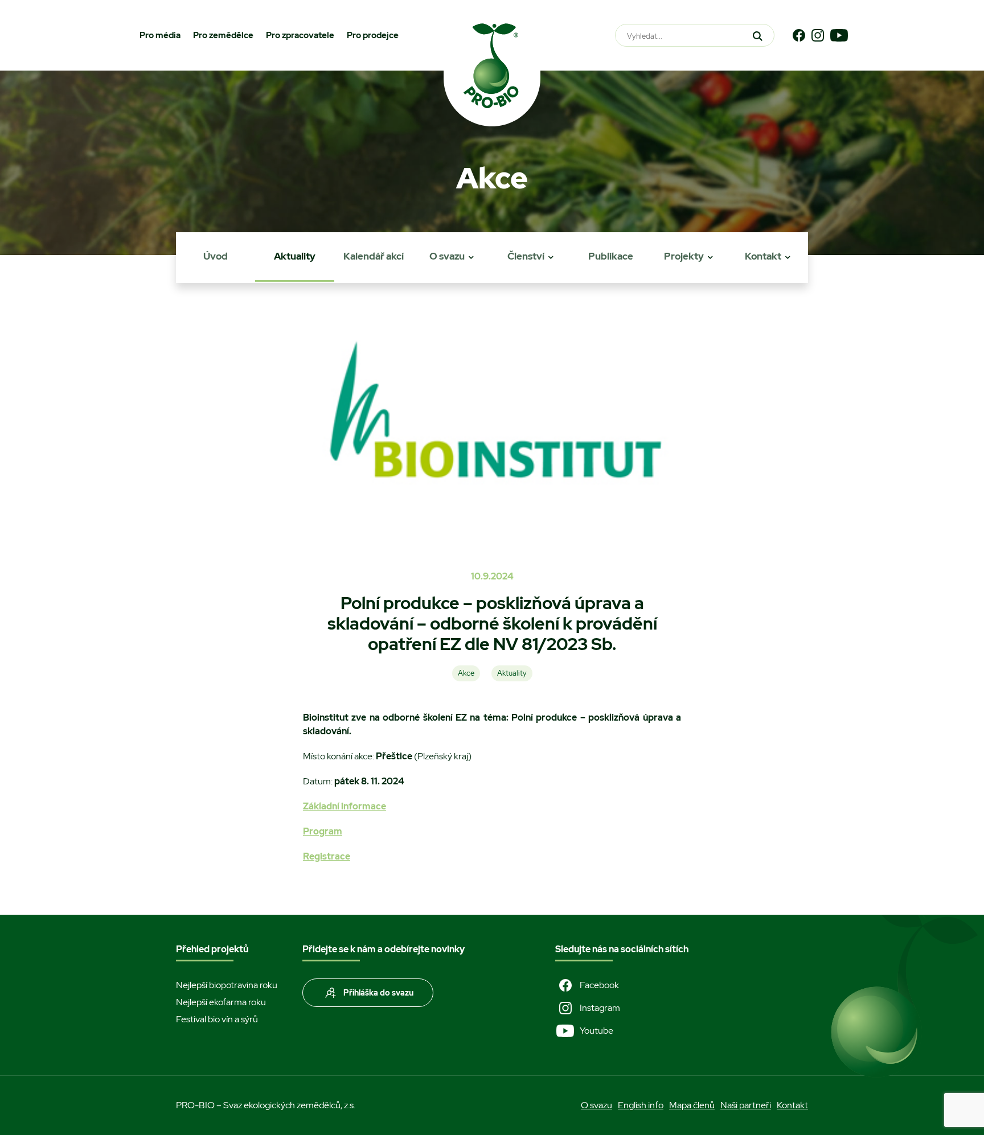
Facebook (599, 985)
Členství (525, 256)
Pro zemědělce (223, 35)
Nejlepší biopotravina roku (226, 985)
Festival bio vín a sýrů (217, 1019)
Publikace (610, 256)
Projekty (684, 256)
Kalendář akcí (373, 256)
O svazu (447, 256)
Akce (466, 673)
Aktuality (294, 256)
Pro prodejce (373, 35)
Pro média (160, 35)
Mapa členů (692, 1105)
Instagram (600, 1008)
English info (640, 1105)
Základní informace (344, 806)
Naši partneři (745, 1105)
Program (322, 831)
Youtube (596, 1031)
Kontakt (763, 256)
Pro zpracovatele (300, 35)
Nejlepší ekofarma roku (221, 1002)
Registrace (326, 856)
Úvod (215, 256)
